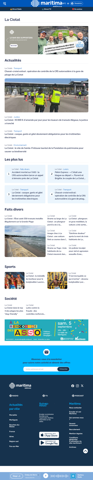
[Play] (46, 476)
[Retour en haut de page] (85, 451)
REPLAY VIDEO (14, 45)
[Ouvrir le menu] (15, 3)
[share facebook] (72, 385)
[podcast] (78, 395)
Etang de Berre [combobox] (31, 475)
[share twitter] (82, 385)
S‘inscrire (63, 369)
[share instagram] (77, 385)
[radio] (13, 395)
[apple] (49, 435)
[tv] (45, 395)
